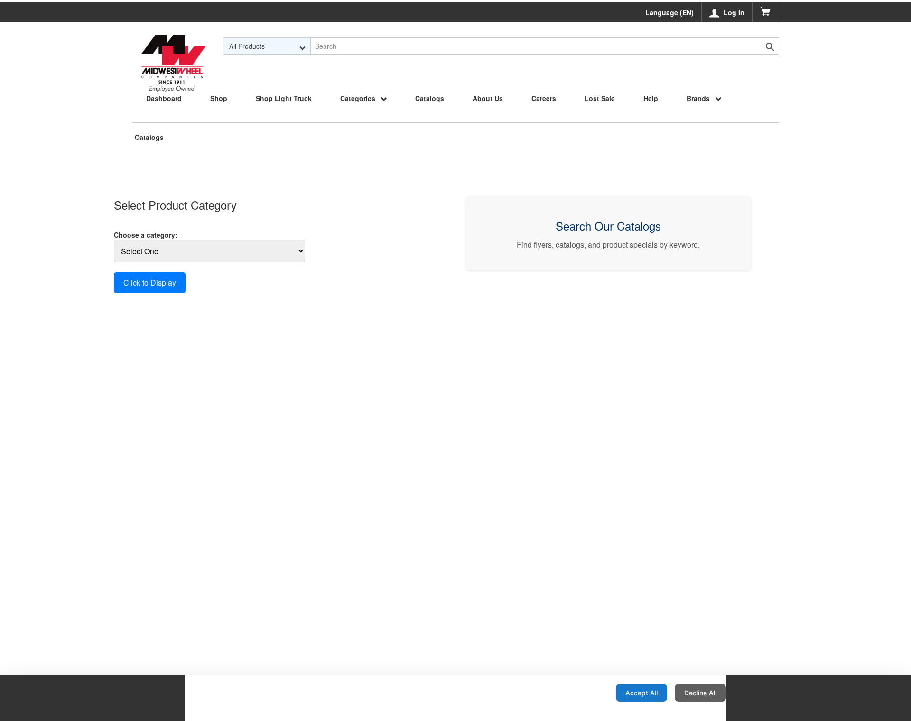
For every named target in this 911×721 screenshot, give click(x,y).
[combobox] (267, 46)
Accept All (641, 693)
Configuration (578, 693)
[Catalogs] (173, 46)
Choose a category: (145, 235)
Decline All (700, 693)
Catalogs (149, 137)
